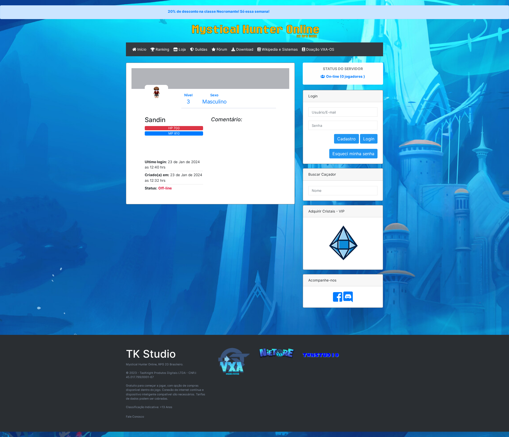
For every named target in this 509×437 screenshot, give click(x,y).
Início (141, 49)
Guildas (200, 49)
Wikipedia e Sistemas (279, 49)
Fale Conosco (135, 416)
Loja (182, 49)
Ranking (162, 49)
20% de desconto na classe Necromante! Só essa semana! (197, 11)
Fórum (221, 49)
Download (244, 49)
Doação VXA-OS (319, 49)
